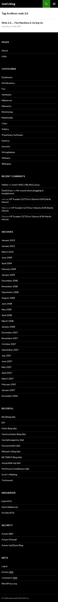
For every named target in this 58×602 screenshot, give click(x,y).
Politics (5, 129)
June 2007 (7, 361)
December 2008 (10, 280)
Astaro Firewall (9, 539)
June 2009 (7, 257)
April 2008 (7, 315)
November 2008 (10, 286)
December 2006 (10, 396)
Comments (9, 577)
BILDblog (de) (8, 416)
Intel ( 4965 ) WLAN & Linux (26, 184)
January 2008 (8, 326)
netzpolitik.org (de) (11, 463)
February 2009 (9, 269)
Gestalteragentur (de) (13, 440)
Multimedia (7, 117)
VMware (6, 158)
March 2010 (8, 251)
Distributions (8, 83)
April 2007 (7, 372)
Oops (4, 123)
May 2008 (6, 309)
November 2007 (10, 338)
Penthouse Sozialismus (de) (15, 468)
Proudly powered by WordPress (15, 598)
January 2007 (8, 390)
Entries (7, 572)
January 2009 (8, 274)
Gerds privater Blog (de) (14, 434)
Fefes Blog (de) (9, 428)
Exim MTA (7, 501)
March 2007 (8, 378)
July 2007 (6, 355)
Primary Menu (54, 4)
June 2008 (7, 303)
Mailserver (7, 100)
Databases (7, 77)
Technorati (7, 480)
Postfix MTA (8, 512)
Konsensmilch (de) (11, 445)
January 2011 (8, 246)
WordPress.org (9, 583)
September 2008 (10, 292)
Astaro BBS (7, 533)
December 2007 (10, 332)
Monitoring (7, 111)
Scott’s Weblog (9, 474)
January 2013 (8, 240)
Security (6, 146)
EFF (3, 422)
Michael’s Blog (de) (11, 451)
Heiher (5, 184)
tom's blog (8, 4)
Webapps (6, 163)
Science (6, 140)
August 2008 (8, 298)
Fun (3, 88)
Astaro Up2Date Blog (12, 545)
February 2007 (9, 384)
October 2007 (9, 344)
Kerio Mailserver (10, 507)
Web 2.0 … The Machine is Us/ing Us (22, 22)
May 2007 (6, 367)
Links (4, 56)
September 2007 (10, 349)
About (5, 50)
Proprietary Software (12, 135)
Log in (5, 566)
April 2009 (7, 263)
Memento (6, 106)
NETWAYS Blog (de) (12, 457)
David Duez (7, 190)
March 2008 (8, 321)
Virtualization (8, 152)
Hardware (6, 94)
